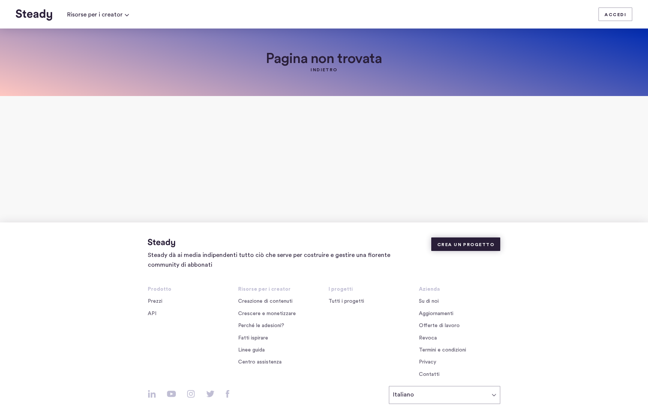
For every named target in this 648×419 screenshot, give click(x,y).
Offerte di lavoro (441, 326)
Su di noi (429, 301)
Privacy (427, 362)
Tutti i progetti (346, 301)
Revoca (428, 338)
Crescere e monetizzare (267, 313)
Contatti (429, 374)
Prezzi (155, 301)
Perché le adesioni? (261, 325)
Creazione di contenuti (265, 301)
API (152, 313)
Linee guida (251, 350)
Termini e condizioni (442, 350)
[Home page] (34, 15)
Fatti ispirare (253, 338)
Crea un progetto (465, 244)
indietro (324, 70)
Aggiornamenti (436, 313)
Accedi (615, 14)
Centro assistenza (260, 362)
